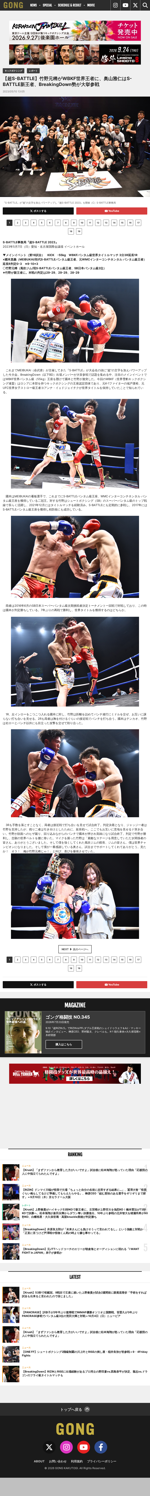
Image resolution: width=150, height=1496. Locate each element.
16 (130, 222)
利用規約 (77, 1461)
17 (138, 222)
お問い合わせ (58, 1461)
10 (82, 222)
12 (98, 222)
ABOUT (39, 1461)
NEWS (33, 5)
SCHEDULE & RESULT (69, 5)
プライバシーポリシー (101, 1461)
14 (114, 222)
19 (79, 231)
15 (122, 222)
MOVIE (91, 5)
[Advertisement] (75, 1116)
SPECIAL (47, 5)
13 (106, 222)
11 (90, 222)
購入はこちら (64, 1044)
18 (71, 231)
